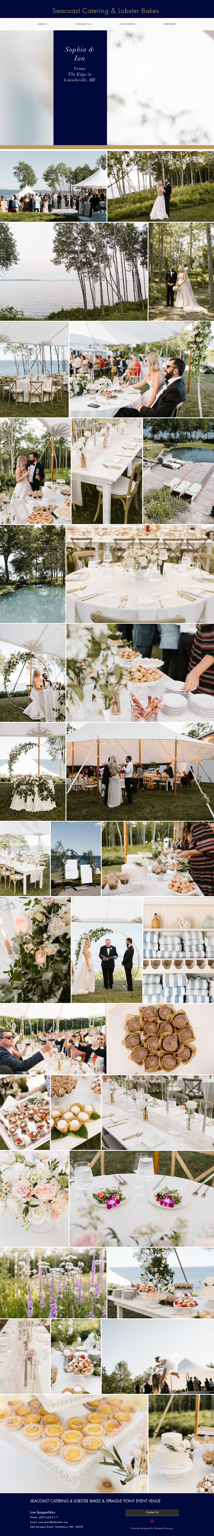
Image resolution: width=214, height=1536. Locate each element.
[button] (42, 24)
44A (32, 1526)
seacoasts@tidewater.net (53, 1522)
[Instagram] (152, 1521)
